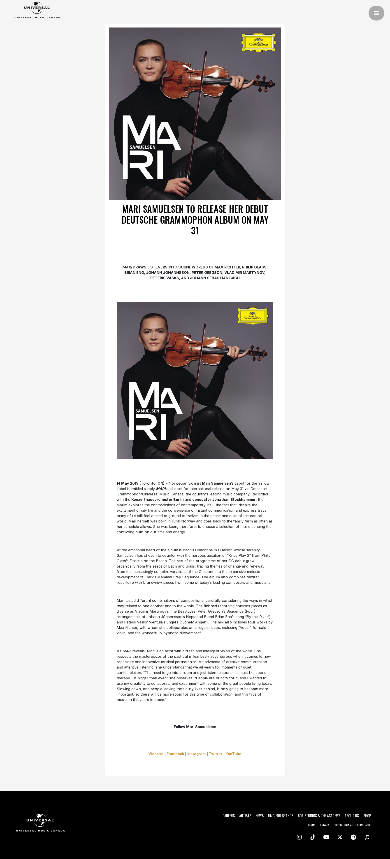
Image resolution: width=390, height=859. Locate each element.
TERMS (312, 825)
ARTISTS (245, 815)
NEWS (260, 815)
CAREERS (229, 815)
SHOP (367, 815)
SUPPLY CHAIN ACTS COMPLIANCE (352, 825)
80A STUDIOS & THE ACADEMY (319, 815)
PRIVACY (324, 825)
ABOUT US (352, 815)
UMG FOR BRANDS (280, 815)
